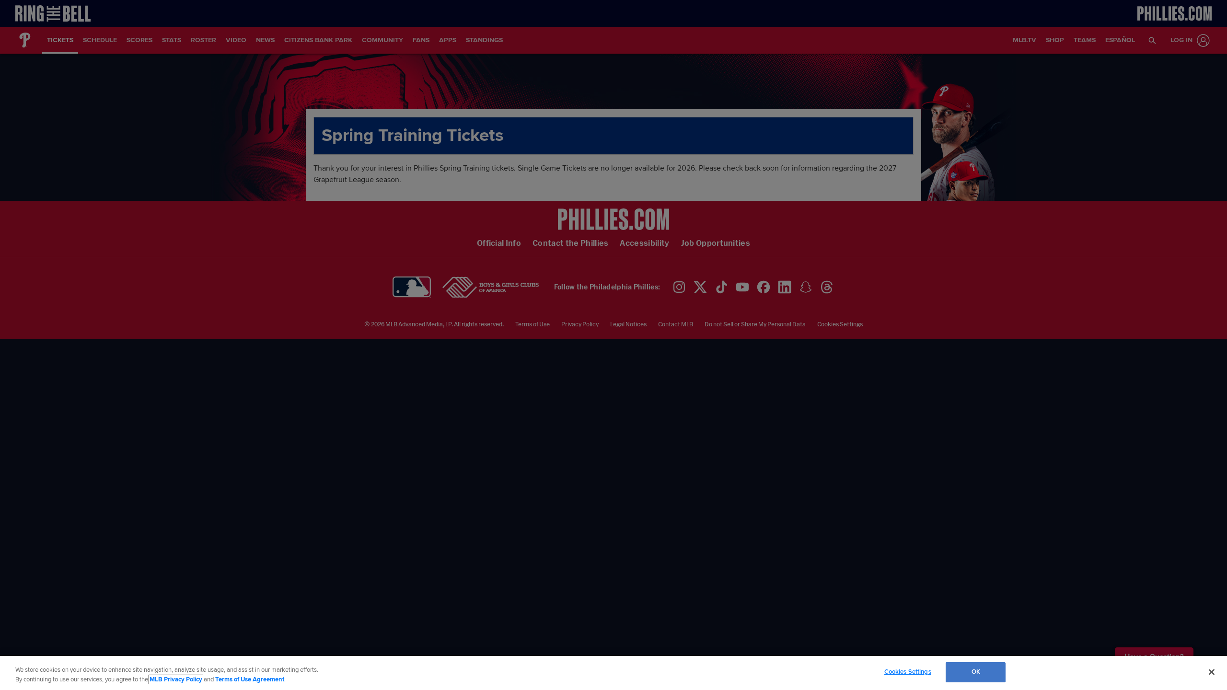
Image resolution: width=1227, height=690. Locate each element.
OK (976, 672)
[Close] (1211, 671)
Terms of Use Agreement (249, 679)
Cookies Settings (907, 672)
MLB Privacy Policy (176, 679)
